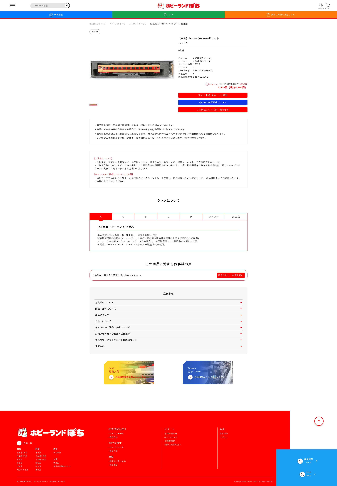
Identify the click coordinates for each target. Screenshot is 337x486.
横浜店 (20, 463)
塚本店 (38, 453)
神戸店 (38, 466)
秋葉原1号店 (22, 453)
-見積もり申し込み (117, 461)
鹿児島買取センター (62, 466)
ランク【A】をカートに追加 (213, 95)
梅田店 (38, 463)
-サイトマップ (170, 437)
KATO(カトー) (117, 24)
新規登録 (224, 433)
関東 (19, 449)
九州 (55, 459)
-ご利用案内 (169, 441)
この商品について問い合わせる (213, 109)
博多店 (56, 463)
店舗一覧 (27, 443)
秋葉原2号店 (22, 456)
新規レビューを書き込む (231, 275)
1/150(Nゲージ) (137, 24)
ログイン (224, 437)
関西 (38, 449)
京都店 (38, 470)
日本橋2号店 (41, 459)
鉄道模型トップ (98, 24)
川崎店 (20, 466)
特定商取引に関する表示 (57, 481)
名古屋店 (57, 453)
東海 (55, 449)
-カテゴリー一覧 (116, 433)
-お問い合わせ (170, 433)
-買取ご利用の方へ (172, 445)
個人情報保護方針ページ (24, 481)
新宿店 (20, 459)
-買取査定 (113, 465)
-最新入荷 (113, 437)
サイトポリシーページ (41, 481)
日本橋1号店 (41, 456)
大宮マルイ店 (22, 470)
